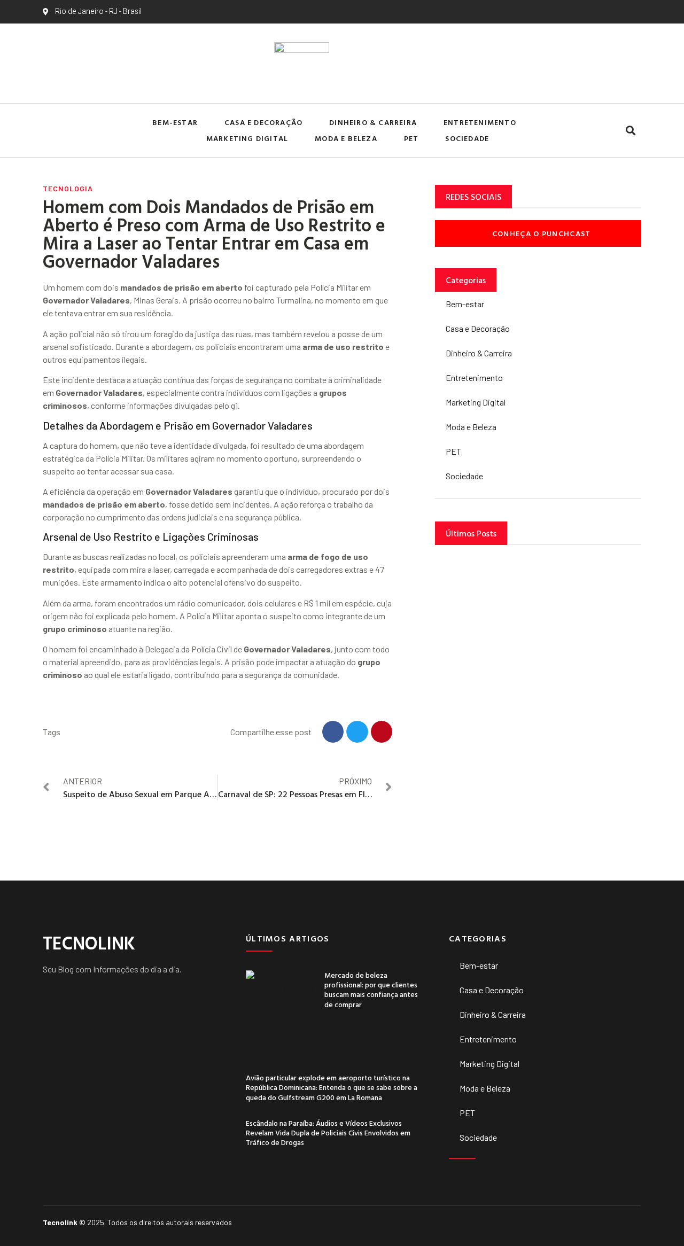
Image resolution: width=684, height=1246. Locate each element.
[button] (630, 130)
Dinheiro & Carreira (373, 122)
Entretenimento (480, 122)
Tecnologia (68, 188)
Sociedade (467, 138)
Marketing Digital (247, 138)
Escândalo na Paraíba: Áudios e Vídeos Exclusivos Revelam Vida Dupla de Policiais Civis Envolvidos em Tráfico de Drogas (328, 1132)
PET (411, 138)
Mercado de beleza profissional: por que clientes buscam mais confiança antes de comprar (371, 989)
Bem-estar (175, 122)
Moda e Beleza (346, 138)
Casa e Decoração (263, 122)
